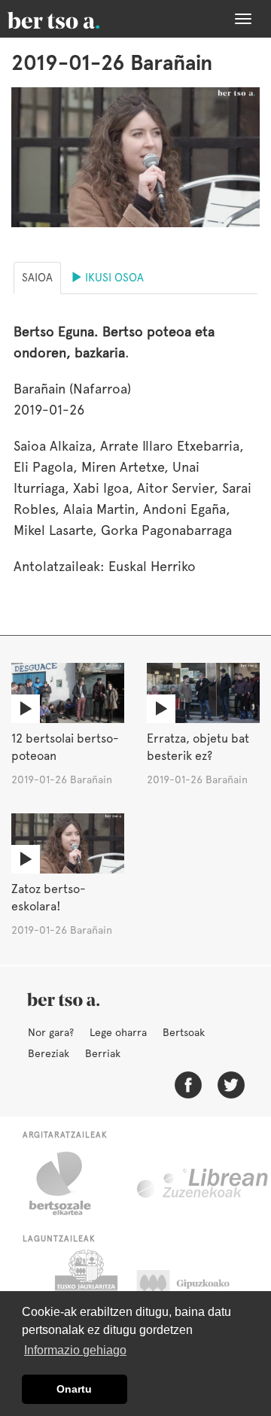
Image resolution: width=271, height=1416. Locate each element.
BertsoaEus (75, 19)
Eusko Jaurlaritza (85, 1287)
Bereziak (48, 1053)
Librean (203, 1183)
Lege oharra (118, 1032)
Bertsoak (184, 1032)
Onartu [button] (74, 1389)
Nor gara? (51, 1032)
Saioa (37, 277)
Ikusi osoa (113, 277)
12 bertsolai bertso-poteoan (65, 747)
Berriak (102, 1053)
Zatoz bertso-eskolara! (48, 897)
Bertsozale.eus (70, 1183)
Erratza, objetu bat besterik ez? (198, 747)
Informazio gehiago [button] (75, 1350)
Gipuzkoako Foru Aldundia (198, 1287)
